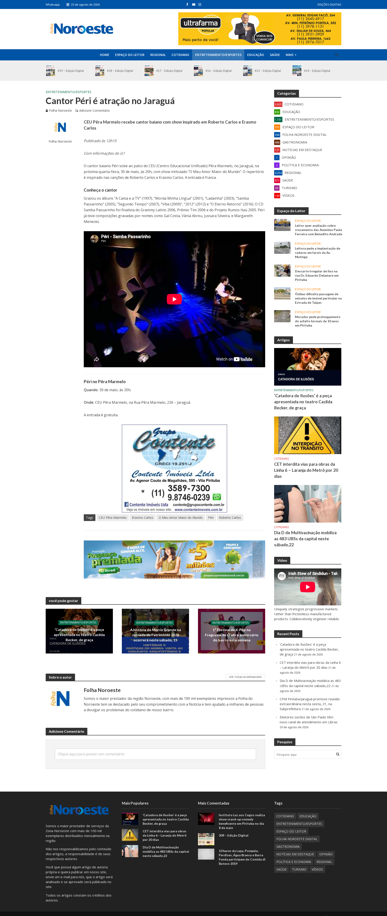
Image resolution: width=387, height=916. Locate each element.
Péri (211, 517)
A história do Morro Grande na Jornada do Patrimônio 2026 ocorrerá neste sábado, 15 (155, 635)
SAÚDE (275, 55)
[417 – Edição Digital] (149, 70)
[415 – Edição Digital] (247, 70)
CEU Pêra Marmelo (113, 517)
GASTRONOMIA (288, 846)
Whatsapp (53, 4)
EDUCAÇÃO (255, 55)
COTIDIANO (180, 55)
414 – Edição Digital (317, 71)
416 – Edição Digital (218, 71)
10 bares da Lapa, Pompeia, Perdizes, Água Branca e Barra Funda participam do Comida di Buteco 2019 (242, 857)
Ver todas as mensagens (245, 677)
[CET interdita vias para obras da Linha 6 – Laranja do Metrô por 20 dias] (307, 435)
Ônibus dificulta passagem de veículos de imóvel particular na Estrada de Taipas (318, 298)
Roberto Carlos (230, 517)
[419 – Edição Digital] (50, 70)
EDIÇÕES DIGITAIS (329, 4)
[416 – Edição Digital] (198, 70)
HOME (104, 55)
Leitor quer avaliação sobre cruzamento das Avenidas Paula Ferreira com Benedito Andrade (318, 230)
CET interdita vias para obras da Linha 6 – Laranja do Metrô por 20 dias (306, 470)
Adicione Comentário (94, 110)
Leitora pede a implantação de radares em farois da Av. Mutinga (317, 252)
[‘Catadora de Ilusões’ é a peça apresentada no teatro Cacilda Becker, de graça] (307, 366)
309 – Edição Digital (233, 835)
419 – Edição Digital (71, 71)
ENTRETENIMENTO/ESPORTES (218, 55)
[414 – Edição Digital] (297, 70)
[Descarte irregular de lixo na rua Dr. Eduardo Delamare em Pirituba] (282, 270)
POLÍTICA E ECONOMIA (293, 862)
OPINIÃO (326, 854)
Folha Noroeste (60, 110)
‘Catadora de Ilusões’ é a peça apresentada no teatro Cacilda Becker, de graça (79, 635)
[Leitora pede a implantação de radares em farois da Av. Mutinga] (282, 247)
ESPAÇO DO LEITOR (129, 55)
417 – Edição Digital (169, 71)
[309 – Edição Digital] (206, 839)
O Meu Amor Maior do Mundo (181, 517)
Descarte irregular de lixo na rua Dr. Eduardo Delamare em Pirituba (317, 275)
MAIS (289, 55)
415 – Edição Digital (268, 71)
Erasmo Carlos (142, 517)
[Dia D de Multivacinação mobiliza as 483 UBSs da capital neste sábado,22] (307, 503)
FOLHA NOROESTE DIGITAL (297, 839)
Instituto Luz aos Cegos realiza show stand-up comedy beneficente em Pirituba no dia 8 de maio (242, 821)
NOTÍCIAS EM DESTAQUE (295, 854)
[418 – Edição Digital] (100, 70)
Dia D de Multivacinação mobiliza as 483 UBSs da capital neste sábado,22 (305, 538)
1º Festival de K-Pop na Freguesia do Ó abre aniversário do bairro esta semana (231, 635)
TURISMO (299, 869)
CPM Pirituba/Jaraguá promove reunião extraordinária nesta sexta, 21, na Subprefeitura (310, 704)
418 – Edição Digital (120, 71)
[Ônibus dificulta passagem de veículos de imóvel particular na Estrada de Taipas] (282, 293)
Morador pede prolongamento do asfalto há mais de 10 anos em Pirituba (317, 321)
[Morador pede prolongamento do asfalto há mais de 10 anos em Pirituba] (282, 316)
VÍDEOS (317, 869)
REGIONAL (158, 55)
